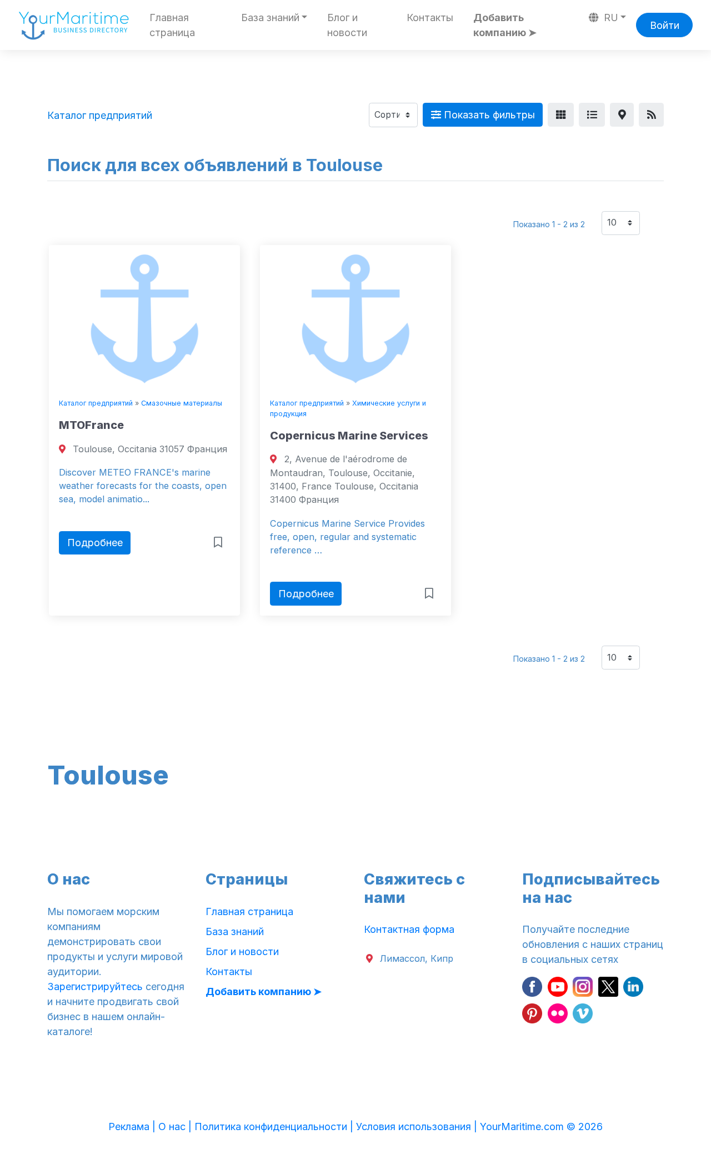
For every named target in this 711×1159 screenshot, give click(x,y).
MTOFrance (91, 425)
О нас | (176, 1126)
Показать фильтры (488, 115)
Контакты (430, 17)
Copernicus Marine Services (349, 435)
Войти (664, 25)
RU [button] (609, 17)
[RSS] (651, 115)
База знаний (235, 931)
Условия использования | (418, 1126)
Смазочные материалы (181, 403)
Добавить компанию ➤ (505, 25)
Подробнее (95, 542)
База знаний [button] (270, 17)
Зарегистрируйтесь (95, 986)
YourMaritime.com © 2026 (541, 1126)
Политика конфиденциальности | (275, 1126)
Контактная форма (409, 929)
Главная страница (172, 25)
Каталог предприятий (96, 403)
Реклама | (133, 1126)
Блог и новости (347, 25)
